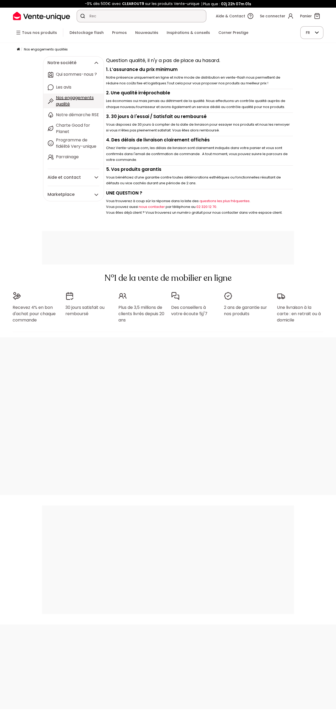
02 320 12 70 (206, 206)
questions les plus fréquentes (225, 200)
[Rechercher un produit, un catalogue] (82, 16)
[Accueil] (18, 49)
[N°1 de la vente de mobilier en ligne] (41, 15)
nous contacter (152, 206)
